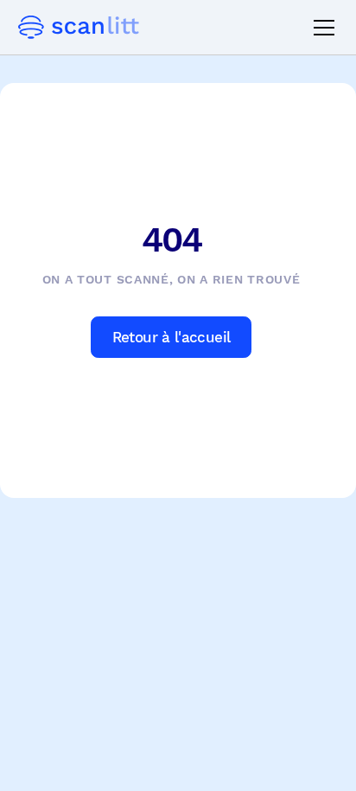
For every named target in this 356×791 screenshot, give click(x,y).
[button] (320, 27)
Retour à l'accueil (171, 337)
